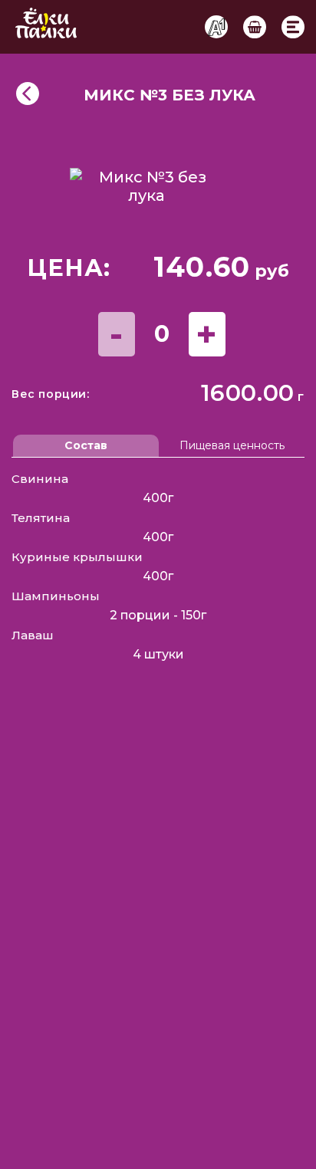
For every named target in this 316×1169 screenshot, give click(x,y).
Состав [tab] (85, 445)
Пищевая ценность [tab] (232, 445)
